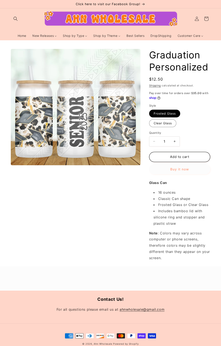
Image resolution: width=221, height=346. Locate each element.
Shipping (155, 85)
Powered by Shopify (126, 343)
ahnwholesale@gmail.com (142, 309)
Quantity (155, 132)
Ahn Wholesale (103, 343)
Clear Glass (163, 123)
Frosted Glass (165, 113)
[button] (15, 18)
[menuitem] (22, 35)
